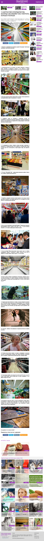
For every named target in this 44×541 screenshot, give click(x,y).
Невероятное (36, 536)
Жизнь (35, 534)
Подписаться (39, 2)
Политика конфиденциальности (18, 538)
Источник (2, 437)
